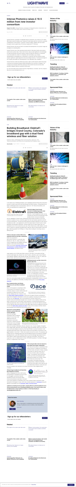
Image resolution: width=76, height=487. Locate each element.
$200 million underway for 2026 (20, 305)
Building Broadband (53, 10)
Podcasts (46, 10)
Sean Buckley (10, 143)
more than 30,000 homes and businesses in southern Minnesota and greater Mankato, (17, 247)
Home (51, 34)
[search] (9, 3)
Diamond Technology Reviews (24, 10)
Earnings (40, 10)
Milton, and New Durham (31, 381)
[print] (47, 35)
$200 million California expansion (16, 295)
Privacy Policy (33, 484)
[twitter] (27, 35)
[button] (7, 3)
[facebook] (23, 35)
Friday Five (34, 10)
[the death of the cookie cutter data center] (59, 28)
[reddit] (29, 35)
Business (8, 15)
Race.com (17, 298)
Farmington (22, 381)
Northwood (39, 379)
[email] (30, 35)
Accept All (71, 484)
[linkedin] (25, 35)
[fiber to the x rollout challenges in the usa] (59, 49)
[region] (38, 485)
